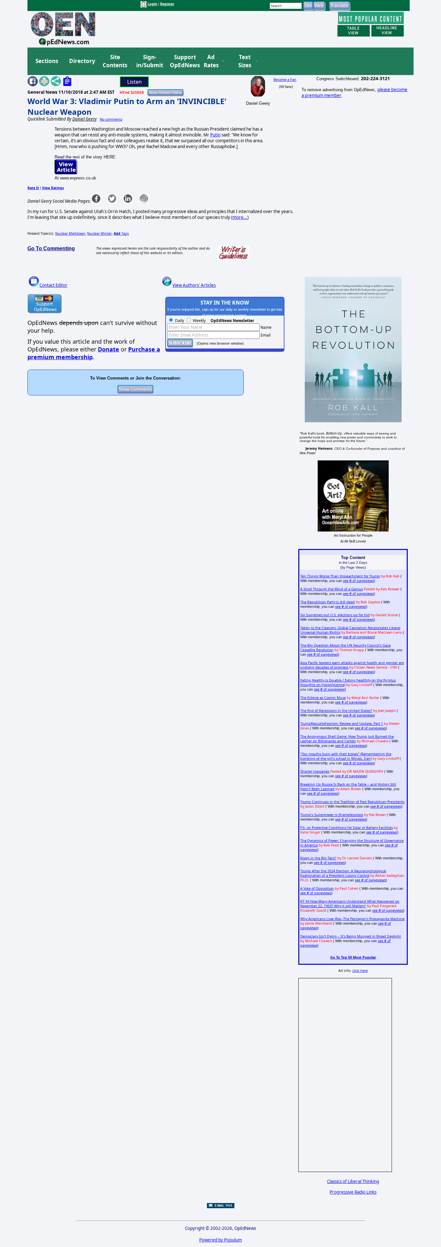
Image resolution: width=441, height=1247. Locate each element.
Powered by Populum (220, 1240)
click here (360, 970)
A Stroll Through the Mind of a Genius (331, 589)
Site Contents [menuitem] (115, 61)
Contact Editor (53, 285)
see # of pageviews (358, 580)
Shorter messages (314, 771)
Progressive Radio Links (353, 1192)
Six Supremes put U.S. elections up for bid (335, 615)
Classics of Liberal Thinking (353, 1181)
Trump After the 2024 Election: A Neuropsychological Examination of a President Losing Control (343, 873)
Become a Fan (284, 79)
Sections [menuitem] (47, 61)
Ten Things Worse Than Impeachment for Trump (340, 576)
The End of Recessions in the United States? (336, 710)
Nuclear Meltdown (70, 233)
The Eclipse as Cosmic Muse (323, 697)
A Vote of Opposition (317, 888)
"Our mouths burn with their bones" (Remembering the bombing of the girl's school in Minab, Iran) (345, 756)
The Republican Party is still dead (327, 602)
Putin (215, 135)
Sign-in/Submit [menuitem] (148, 61)
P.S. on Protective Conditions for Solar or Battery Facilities (346, 827)
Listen (134, 81)
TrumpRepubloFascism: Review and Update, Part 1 (341, 723)
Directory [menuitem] (81, 61)
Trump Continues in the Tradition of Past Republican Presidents (352, 802)
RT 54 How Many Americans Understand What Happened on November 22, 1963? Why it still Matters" (349, 903)
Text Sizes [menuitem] (244, 61)
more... (239, 217)
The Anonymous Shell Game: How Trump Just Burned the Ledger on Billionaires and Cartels (347, 738)
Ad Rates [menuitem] (211, 61)
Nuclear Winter (99, 233)
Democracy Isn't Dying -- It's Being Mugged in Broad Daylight (350, 936)
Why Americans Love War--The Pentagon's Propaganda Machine (352, 919)
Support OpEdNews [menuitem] (182, 61)
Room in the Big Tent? (318, 858)
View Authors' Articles (194, 285)
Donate (108, 349)
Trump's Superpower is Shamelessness (331, 814)
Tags (121, 233)
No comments (111, 119)
